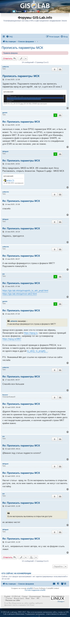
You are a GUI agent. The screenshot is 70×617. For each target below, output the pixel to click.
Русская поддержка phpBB (35, 590)
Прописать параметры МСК (22, 47)
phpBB (29, 588)
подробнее (34, 616)
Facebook (31, 11)
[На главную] (35, 4)
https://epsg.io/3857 (11, 339)
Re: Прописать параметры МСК (21, 121)
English (53, 11)
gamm (4, 112)
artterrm (5, 67)
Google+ (43, 11)
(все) (22, 598)
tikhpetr (5, 151)
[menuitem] (9, 37)
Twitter (18, 11)
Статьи (24, 596)
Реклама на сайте (13, 600)
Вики (27, 598)
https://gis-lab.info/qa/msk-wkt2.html (19, 294)
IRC (38, 598)
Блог (33, 598)
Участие (9, 598)
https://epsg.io (30, 333)
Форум (16, 598)
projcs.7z (10, 180)
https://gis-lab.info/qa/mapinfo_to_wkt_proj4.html (25, 290)
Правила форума (10, 53)
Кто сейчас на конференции (16, 573)
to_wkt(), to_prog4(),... (37, 351)
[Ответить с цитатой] (60, 69)
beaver (5, 395)
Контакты (46, 596)
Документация (35, 596)
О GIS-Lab (16, 596)
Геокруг (61, 601)
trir (3, 274)
